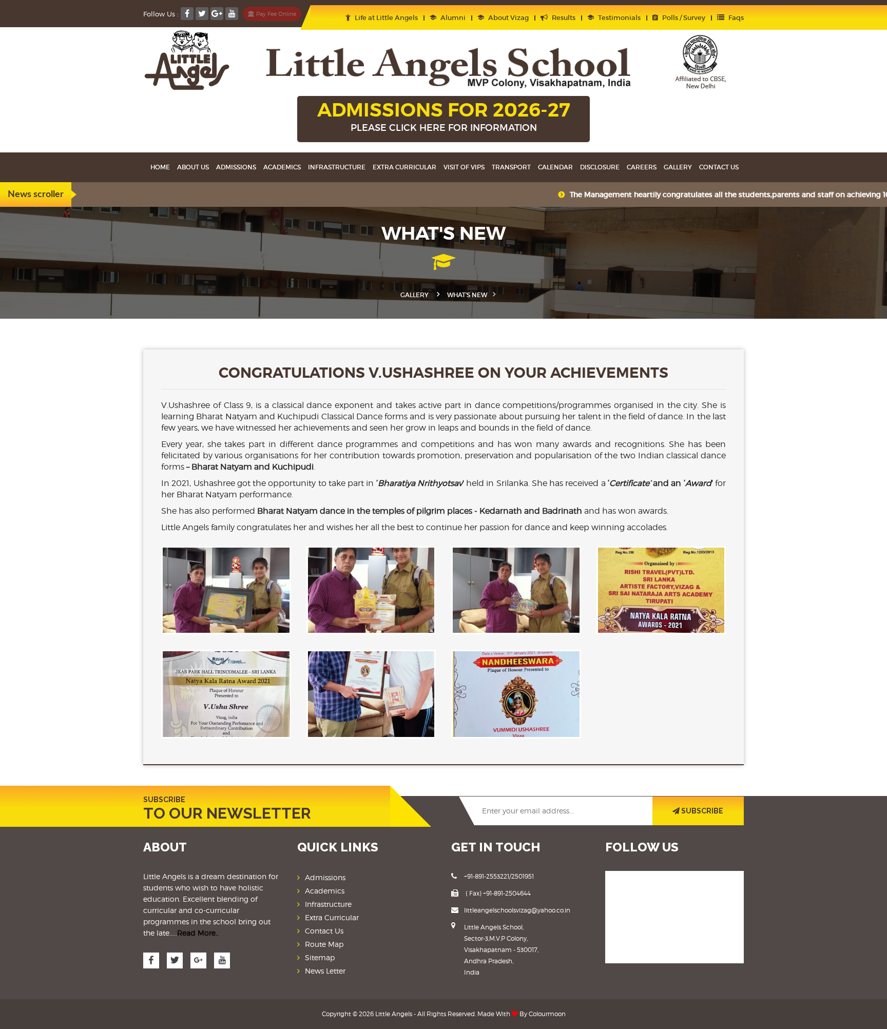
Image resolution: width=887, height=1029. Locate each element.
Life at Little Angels (385, 17)
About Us (193, 167)
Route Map (324, 944)
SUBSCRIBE (701, 811)
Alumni (452, 17)
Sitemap (320, 957)
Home (160, 167)
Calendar (555, 167)
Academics (282, 167)
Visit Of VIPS (464, 167)
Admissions (236, 167)
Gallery (678, 167)
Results (562, 17)
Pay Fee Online (275, 13)
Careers (642, 167)
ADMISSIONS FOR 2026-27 (443, 115)
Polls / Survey (683, 17)
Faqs (735, 17)
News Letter (325, 970)
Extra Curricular (404, 167)
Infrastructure (336, 167)
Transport (511, 167)
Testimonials (618, 17)
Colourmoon (547, 1014)
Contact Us (324, 930)
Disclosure (600, 167)
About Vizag (508, 17)
